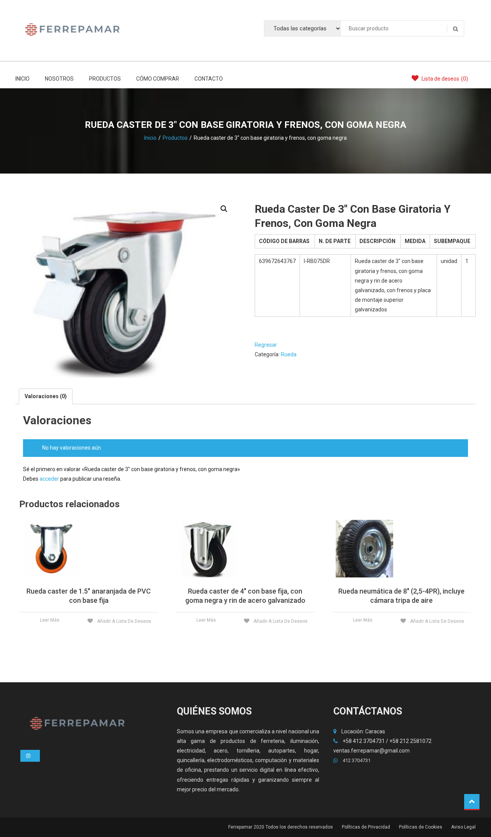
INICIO (22, 79)
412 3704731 (356, 760)
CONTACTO (208, 79)
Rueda (289, 354)
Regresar (266, 345)
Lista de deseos (444, 79)
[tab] (45, 396)
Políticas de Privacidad (366, 827)
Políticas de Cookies (420, 827)
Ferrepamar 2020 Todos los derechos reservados (280, 827)
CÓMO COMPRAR (157, 79)
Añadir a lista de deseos (123, 621)
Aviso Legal (463, 827)
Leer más (49, 620)
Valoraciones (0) (46, 396)
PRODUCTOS (105, 79)
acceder (49, 479)
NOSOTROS (59, 79)
